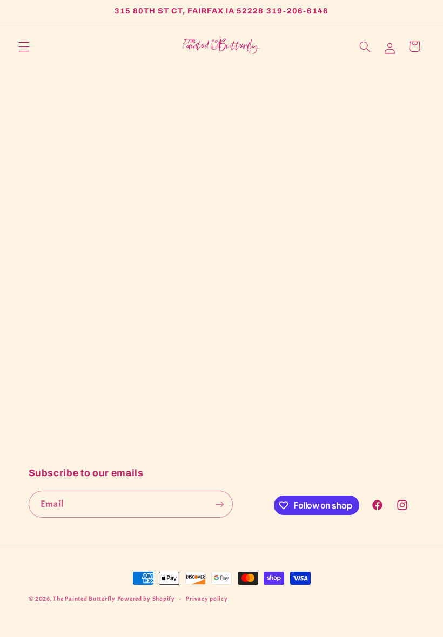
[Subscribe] (219, 504)
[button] (23, 46)
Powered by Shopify (146, 599)
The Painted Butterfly (84, 599)
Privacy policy (206, 599)
